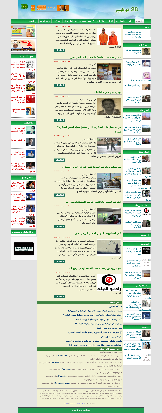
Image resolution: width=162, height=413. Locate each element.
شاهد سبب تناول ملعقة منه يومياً (18, 110)
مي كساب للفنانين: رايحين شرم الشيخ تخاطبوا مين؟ (133, 263)
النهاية (66, 403)
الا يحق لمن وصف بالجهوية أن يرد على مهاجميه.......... (133, 99)
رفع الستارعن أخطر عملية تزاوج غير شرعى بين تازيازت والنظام (138, 294)
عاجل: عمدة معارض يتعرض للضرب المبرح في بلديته (132, 129)
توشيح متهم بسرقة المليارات (133, 51)
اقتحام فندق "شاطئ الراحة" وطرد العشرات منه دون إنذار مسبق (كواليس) (92, 315)
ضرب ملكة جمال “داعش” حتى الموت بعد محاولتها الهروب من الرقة (22, 210)
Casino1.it (55, 362)
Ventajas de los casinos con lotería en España (133, 34)
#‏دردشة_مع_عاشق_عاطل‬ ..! (139, 80)
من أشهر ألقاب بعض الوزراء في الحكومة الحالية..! (17, 99)
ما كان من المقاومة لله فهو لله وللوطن (133, 63)
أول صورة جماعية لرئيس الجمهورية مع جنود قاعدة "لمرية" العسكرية (95, 332)
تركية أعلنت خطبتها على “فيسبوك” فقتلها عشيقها (17, 197)
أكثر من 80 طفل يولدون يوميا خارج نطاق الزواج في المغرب (98, 319)
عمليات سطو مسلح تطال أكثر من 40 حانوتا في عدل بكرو (132, 117)
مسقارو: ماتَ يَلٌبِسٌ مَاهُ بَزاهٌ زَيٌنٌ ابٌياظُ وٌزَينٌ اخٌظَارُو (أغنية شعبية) (22, 89)
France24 (62, 376)
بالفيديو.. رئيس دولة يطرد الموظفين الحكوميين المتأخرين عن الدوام (22, 77)
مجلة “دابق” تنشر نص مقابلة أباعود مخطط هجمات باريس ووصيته (132, 346)
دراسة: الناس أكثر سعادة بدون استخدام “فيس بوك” (133, 316)
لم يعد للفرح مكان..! (133, 85)
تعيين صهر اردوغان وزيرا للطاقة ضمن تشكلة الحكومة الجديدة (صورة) (138, 184)
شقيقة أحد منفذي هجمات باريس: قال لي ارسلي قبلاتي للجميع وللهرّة (138, 336)
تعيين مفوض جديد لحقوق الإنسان (109, 328)
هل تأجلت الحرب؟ (115, 306)
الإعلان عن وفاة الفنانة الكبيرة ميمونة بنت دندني (132, 251)
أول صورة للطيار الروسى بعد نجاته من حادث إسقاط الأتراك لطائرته (138, 172)
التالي (71, 403)
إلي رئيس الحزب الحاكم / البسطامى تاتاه (17, 131)
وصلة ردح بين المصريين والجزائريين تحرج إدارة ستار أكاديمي (21, 222)
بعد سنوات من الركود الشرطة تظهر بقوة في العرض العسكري (91, 167)
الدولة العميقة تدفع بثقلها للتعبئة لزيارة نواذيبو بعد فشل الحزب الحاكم (94, 345)
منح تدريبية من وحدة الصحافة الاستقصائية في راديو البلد (133, 212)
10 (74, 403)
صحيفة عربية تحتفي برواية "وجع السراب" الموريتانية (133, 275)
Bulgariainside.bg (62, 383)
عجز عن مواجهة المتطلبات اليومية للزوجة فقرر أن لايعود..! (23, 66)
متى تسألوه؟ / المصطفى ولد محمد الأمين (17, 154)
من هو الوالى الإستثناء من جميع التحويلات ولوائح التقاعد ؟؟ (98, 324)
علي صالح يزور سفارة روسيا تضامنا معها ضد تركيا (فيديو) (132, 159)
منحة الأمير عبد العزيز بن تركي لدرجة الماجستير (132, 224)
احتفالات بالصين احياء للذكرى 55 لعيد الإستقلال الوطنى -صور (92, 202)
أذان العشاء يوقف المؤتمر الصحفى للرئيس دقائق (98, 233)
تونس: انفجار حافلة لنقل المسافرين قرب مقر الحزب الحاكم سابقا (138, 196)
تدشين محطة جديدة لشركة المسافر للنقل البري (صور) (95, 57)
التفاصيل (60, 50)
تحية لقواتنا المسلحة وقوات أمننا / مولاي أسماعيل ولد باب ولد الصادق (22, 167)
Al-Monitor (62, 355)
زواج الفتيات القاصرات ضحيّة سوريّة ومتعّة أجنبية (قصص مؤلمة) (138, 306)
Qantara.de (67, 369)
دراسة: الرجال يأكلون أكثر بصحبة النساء (132, 356)
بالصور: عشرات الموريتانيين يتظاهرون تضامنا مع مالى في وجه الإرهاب (94, 341)
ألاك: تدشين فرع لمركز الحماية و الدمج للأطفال (132, 141)
